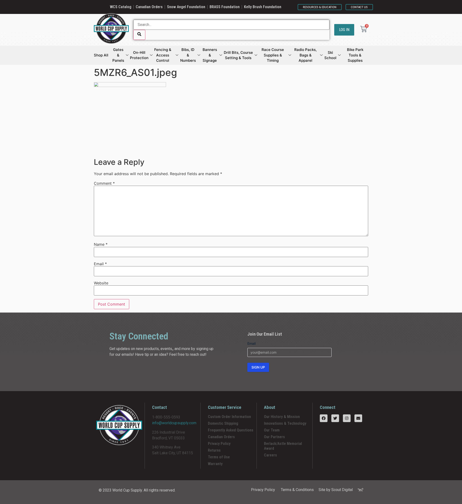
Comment (104, 183)
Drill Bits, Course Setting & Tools (238, 55)
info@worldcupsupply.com (174, 423)
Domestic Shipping (223, 423)
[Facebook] (323, 418)
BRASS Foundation (225, 7)
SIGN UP (258, 367)
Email (100, 264)
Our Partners (274, 437)
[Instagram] (347, 418)
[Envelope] (358, 418)
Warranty (215, 463)
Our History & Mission (282, 416)
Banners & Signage (210, 55)
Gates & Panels (118, 55)
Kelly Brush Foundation (262, 7)
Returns (214, 450)
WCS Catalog (120, 7)
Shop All (101, 55)
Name (101, 244)
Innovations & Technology (285, 423)
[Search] (139, 35)
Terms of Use (219, 457)
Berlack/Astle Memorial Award (283, 446)
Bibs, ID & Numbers (188, 55)
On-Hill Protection (139, 55)
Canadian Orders (149, 7)
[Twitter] (335, 418)
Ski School (330, 55)
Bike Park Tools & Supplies (355, 55)
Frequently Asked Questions (230, 430)
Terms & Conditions (297, 489)
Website (101, 283)
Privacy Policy (219, 443)
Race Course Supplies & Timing (273, 55)
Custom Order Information (229, 416)
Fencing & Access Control (162, 55)
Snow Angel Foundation (186, 7)
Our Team (272, 430)
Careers (270, 455)
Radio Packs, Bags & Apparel (305, 55)
